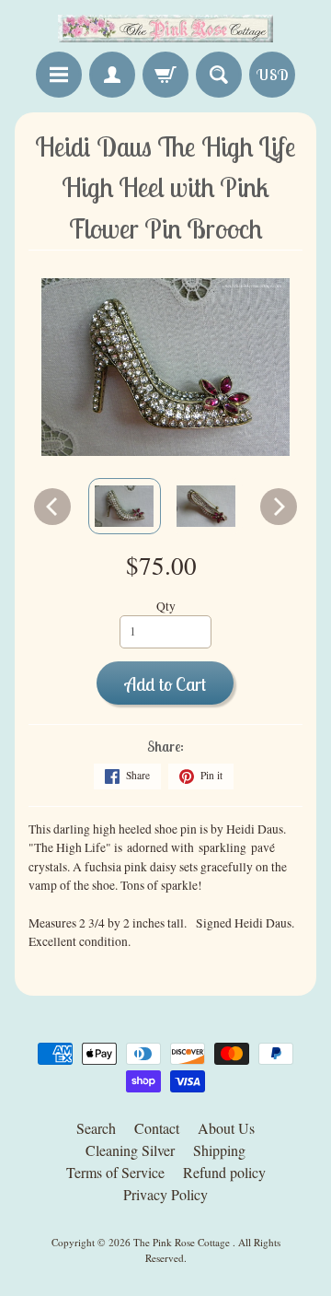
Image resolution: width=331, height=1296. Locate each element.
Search (96, 1128)
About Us (226, 1128)
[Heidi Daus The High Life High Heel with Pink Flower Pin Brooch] (124, 506)
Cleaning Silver (130, 1150)
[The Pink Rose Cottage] (165, 28)
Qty (166, 606)
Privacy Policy (165, 1194)
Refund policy (224, 1172)
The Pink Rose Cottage (183, 1242)
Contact (156, 1128)
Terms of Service (115, 1172)
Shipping (219, 1150)
